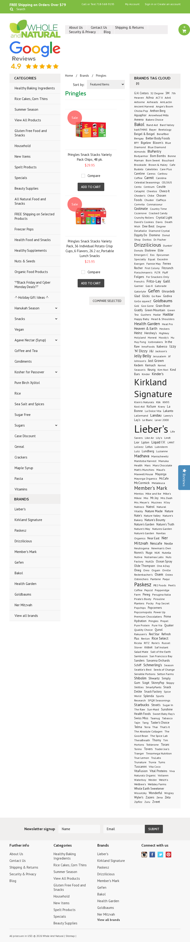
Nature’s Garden (144, 533)
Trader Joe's (162, 749)
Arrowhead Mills (158, 115)
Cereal (19, 446)
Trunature (140, 762)
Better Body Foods (158, 138)
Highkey (164, 333)
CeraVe (161, 187)
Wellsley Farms (157, 784)
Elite (161, 250)
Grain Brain (163, 306)
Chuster (149, 200)
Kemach (150, 365)
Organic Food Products (31, 272)
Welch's (163, 780)
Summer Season (26, 109)
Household (23, 146)
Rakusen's (140, 634)
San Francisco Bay (160, 656)
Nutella (166, 552)
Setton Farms (165, 674)
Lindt (167, 438)
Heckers (164, 328)
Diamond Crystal (159, 230)
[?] (137, 83)
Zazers (150, 797)
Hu (172, 337)
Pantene (156, 579)
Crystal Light (164, 218)
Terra (147, 727)
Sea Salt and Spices (29, 404)
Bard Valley (167, 125)
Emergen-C (141, 255)
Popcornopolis (143, 612)
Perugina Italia (161, 594)
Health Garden (25, 583)
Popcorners (155, 607)
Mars (148, 465)
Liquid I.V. (158, 442)
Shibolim (140, 678)
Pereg (146, 594)
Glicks (145, 296)
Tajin (137, 722)
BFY (136, 142)
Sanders (139, 660)
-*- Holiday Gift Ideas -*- (32, 297)
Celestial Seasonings (147, 182)
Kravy (161, 406)
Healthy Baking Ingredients (35, 88)
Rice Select (160, 638)
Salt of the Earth (160, 651)
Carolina (161, 178)
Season (169, 665)
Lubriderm (161, 447)
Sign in (149, 4)
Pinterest (168, 854)
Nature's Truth (165, 524)
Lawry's (168, 415)
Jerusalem (159, 356)
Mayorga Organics (145, 478)
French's (139, 281)
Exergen (139, 263)
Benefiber (163, 134)
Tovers (148, 749)
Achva (150, 97)
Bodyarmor (141, 156)
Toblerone (152, 744)
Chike (150, 195)
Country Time (158, 208)
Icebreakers (155, 342)
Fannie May (153, 263)
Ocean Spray (164, 561)
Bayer (152, 129)
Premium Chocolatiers (148, 616)
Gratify (138, 310)
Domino (154, 235)
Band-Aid (152, 125)
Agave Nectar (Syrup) (30, 340)
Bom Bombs (158, 156)
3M (167, 93)
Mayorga (160, 474)
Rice (18, 393)
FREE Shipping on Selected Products (34, 216)
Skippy (170, 683)
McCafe (164, 478)
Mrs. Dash (166, 498)
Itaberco (162, 347)
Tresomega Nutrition (159, 753)
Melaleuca (158, 483)
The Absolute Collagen (148, 731)
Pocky (150, 603)
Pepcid (148, 590)
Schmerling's (152, 665)
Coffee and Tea (26, 351)
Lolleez (138, 447)
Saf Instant (161, 647)
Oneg (137, 570)
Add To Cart (91, 187)
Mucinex (156, 502)
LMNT (171, 442)
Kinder (146, 374)
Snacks (20, 319)
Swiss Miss (141, 718)
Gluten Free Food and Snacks (31, 133)
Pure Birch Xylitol (27, 382)
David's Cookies (144, 222)
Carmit (149, 178)
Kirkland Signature (28, 520)
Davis (159, 222)
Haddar (168, 314)
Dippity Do (140, 235)
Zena (159, 797)
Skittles (139, 687)
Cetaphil (139, 191)
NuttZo (150, 561)
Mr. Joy (154, 498)
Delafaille (141, 230)
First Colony (152, 268)
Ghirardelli (168, 291)
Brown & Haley (158, 164)
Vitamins (21, 489)
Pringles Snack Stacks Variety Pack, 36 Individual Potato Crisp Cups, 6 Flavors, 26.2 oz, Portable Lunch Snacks (90, 248)
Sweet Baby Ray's (164, 714)
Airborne (139, 102)
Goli (136, 306)
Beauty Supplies (26, 188)
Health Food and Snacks (33, 240)
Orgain (156, 570)
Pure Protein (142, 625)
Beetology (164, 129)
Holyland (140, 337)
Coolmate (141, 208)
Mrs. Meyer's (141, 502)
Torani (165, 745)
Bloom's (158, 142)
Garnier (138, 286)
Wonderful (155, 793)
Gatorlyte (140, 291)
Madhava (141, 455)
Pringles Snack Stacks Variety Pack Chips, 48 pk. (90, 157)
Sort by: (79, 84)
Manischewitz (159, 456)
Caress (151, 173)
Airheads (152, 102)
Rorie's (156, 643)
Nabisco (139, 507)
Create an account (168, 4)
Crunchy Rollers (144, 217)
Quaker (169, 625)
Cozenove (140, 213)
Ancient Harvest (144, 106)
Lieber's (20, 509)
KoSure (151, 406)
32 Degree (157, 93)
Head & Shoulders (162, 319)
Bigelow (146, 142)
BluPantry (154, 151)
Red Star (154, 634)
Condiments (23, 361)
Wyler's (138, 797)
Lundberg (148, 451)
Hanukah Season (27, 308)
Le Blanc (147, 420)
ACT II (159, 97)
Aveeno (139, 119)
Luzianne (162, 451)
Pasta (19, 478)
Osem (159, 574)
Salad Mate (141, 651)
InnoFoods (148, 346)
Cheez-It (164, 191)
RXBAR (148, 647)
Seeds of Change (164, 669)
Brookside (140, 164)
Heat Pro (167, 324)
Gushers (146, 314)
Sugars (20, 425)
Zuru (147, 802)
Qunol (159, 629)
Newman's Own (161, 548)
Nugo (149, 552)
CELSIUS (167, 182)
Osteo (169, 574)
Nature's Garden (144, 524)
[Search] (11, 9)
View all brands (26, 615)
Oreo (146, 570)
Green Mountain (155, 310)
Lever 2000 (162, 420)
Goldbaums (23, 594)
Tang (145, 722)
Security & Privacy (82, 32)
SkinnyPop (158, 683)
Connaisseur (154, 204)
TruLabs (156, 758)
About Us (76, 27)
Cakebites (151, 169)
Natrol (150, 507)
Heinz (138, 333)
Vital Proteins (158, 771)
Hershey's (150, 333)
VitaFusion (141, 771)
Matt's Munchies (144, 469)
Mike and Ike (154, 493)
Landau (156, 415)
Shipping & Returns (129, 27)
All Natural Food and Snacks (30, 201)
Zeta (168, 797)
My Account (132, 4)
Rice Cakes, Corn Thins (31, 99)
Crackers (21, 457)
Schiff (137, 665)
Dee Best (148, 226)
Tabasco (167, 718)
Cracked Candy (158, 213)
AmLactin (166, 102)
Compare (94, 175)
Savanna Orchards (158, 660)
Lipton (145, 442)
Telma (138, 727)
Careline (139, 173)
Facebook (152, 854)
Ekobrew (150, 250)
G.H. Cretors (141, 93)
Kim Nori (163, 369)
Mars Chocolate (162, 465)
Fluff (165, 272)
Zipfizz (138, 802)
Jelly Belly (142, 355)
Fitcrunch (167, 268)
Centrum (149, 186)
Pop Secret (162, 603)
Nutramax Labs (154, 557)
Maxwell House (143, 474)
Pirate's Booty (142, 599)
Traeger (139, 753)
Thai (155, 727)
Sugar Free (23, 414)
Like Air (149, 438)
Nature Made (154, 511)
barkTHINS (141, 129)
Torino (138, 749)
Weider (152, 780)
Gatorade (161, 286)
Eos (152, 255)
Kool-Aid (139, 406)
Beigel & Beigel (144, 134)
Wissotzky (140, 793)
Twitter (160, 854)
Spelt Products (26, 167)
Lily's (159, 438)
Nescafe (156, 543)
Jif (169, 356)
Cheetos (152, 191)
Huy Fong (140, 342)
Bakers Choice (154, 119)
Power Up (159, 612)
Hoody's (164, 337)
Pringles (153, 621)
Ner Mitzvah (23, 605)
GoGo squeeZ (142, 301)
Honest (152, 337)
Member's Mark (26, 552)
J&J (151, 351)
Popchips (140, 607)
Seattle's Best (143, 669)
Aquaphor (140, 115)
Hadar (157, 314)
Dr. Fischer (160, 239)
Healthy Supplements (31, 250)
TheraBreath (142, 740)
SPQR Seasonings (159, 700)
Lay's (137, 420)
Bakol (19, 573)
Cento (138, 186)
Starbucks (141, 704)
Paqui (166, 579)
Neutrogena (141, 548)
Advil (168, 97)
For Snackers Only (157, 277)
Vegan (19, 329)
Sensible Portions (145, 674)
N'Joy (167, 502)
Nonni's (139, 553)
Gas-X (149, 286)
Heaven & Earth (145, 328)
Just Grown (156, 360)
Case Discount (25, 436)
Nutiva (138, 557)
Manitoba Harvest (145, 461)
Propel (164, 621)
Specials (21, 178)
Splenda (148, 696)
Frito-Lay (153, 281)
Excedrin (162, 259)
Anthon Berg (157, 111)
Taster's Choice (160, 722)
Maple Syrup (24, 468)
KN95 (166, 402)
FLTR (157, 272)
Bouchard (168, 160)
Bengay (139, 138)
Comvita (139, 204)
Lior (136, 442)
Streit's (156, 705)
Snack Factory (153, 691)
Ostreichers (141, 579)
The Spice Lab (159, 736)
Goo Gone (147, 306)
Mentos (138, 493)
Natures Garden (162, 529)
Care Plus (166, 169)
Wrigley (169, 793)
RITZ (146, 643)
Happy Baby (142, 319)
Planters (139, 603)
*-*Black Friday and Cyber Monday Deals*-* (33, 284)
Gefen (19, 562)
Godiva (167, 296)
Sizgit (145, 683)
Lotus (149, 447)
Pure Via (157, 625)
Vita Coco (155, 766)
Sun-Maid (153, 709)
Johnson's (140, 361)
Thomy (156, 740)
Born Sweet (153, 160)
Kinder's (158, 374)
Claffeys (161, 200)
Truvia (152, 762)
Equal (151, 259)
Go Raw (156, 296)
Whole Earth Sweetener (149, 788)
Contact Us (99, 27)
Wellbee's (140, 784)
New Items (23, 156)
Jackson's (161, 351)
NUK (157, 552)
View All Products (28, 120)
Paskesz (20, 530)
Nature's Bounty (155, 520)
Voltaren (163, 775)
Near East (153, 538)
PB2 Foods (159, 585)
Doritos (147, 239)
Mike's (167, 493)
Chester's (139, 195)
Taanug (155, 718)
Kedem (138, 365)
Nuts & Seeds (25, 261)
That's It (165, 727)
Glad (137, 296)
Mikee (138, 498)
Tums (161, 762)
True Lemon (141, 758)
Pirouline (159, 599)
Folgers (139, 277)
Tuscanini (140, 767)
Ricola (138, 643)
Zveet (156, 802)
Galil (166, 281)
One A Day (163, 566)
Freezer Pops (24, 229)
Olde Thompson (145, 566)
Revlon (145, 638)
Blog (107, 32)
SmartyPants (153, 687)
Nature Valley (152, 515)
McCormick (142, 483)
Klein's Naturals (144, 402)
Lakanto (168, 411)
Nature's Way (142, 529)
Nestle (168, 543)
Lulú (137, 451)
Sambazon (141, 656)
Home (69, 76)
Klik (158, 402)
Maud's (160, 469)
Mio (146, 498)
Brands (84, 76)
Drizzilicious (23, 541)
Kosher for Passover (29, 372)
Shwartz (154, 678)
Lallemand (141, 415)
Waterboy (140, 780)
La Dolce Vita (153, 411)
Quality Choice (143, 629)
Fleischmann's (143, 272)
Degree (161, 226)
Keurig (151, 369)
